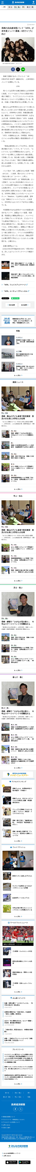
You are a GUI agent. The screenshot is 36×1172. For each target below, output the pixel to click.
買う (23, 7)
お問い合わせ (6, 1125)
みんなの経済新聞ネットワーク (18, 1146)
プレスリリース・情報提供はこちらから (13, 1119)
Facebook (15, 1109)
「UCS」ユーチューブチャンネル (15, 291)
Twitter (21, 1109)
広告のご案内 (6, 1127)
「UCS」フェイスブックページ (14, 285)
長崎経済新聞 (18, 2)
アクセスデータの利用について (11, 1122)
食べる (10, 7)
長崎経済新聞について (9, 1116)
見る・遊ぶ (17, 7)
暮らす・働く (30, 7)
